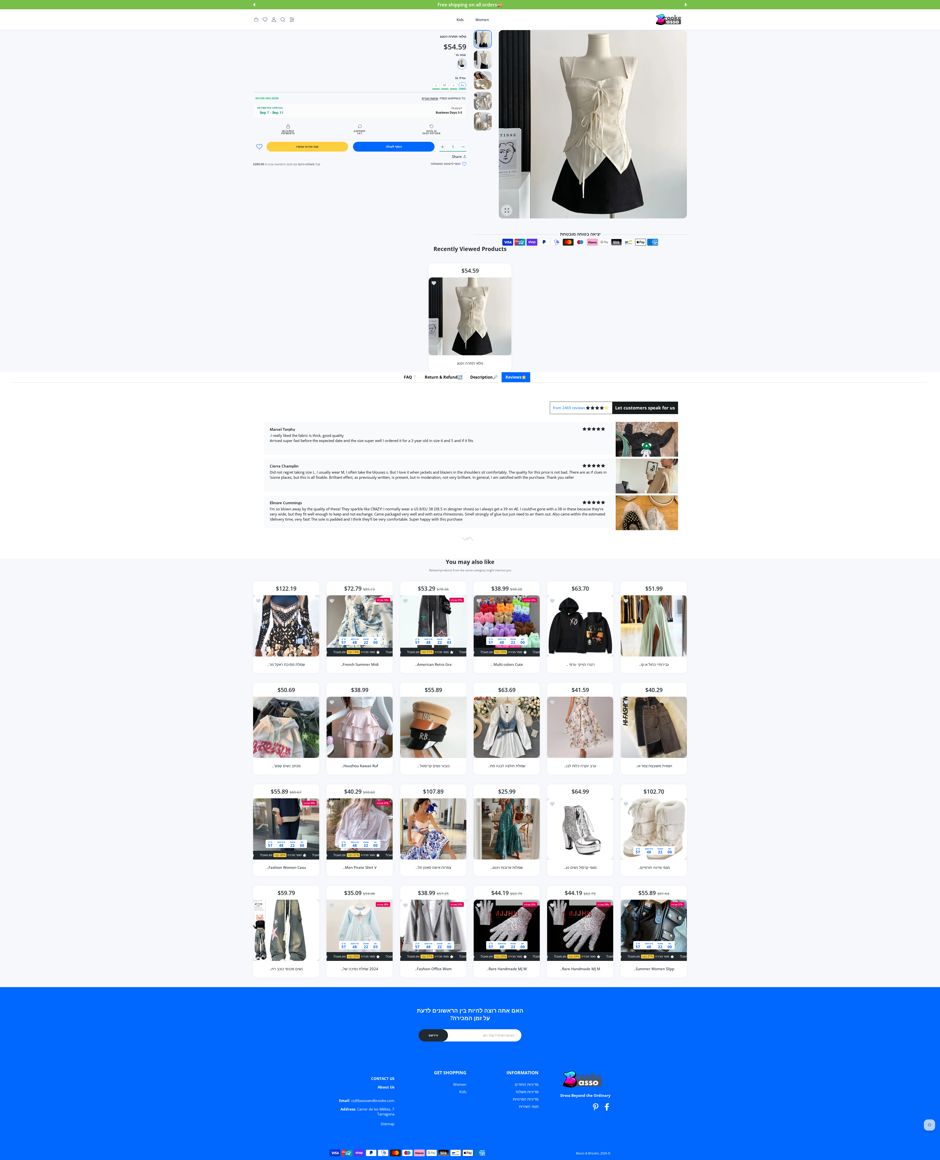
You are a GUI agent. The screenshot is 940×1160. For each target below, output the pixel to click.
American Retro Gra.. (433, 664)
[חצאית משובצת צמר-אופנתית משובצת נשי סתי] (654, 727)
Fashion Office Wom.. (433, 968)
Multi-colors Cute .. (507, 664)
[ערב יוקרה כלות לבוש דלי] (580, 727)
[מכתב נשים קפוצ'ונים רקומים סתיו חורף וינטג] (286, 727)
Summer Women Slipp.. (654, 968)
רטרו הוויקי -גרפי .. (580, 664)
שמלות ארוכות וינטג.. (507, 867)
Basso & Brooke (587, 1153)
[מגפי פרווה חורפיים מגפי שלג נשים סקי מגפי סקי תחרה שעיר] (654, 829)
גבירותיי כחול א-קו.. (654, 664)
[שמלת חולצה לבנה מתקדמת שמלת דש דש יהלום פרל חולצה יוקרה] (507, 727)
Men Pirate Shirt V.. (359, 867)
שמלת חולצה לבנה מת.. (506, 766)
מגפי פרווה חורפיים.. (654, 867)
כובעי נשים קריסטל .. (433, 766)
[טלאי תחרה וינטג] (470, 316)
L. (436, 85)
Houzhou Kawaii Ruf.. (359, 766)
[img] (597, 407)
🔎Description (484, 377)
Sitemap (387, 1123)
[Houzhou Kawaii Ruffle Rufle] (360, 727)
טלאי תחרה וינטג (470, 363)
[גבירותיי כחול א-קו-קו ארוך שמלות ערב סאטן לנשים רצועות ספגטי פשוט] (654, 626)
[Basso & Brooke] (669, 19)
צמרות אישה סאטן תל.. (433, 867)
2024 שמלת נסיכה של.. (359, 968)
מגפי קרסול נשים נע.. (580, 867)
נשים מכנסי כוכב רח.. (286, 968)
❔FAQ (410, 377)
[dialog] (282, 19)
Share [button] (457, 156)
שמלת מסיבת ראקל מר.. (286, 664)
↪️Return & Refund (443, 377)
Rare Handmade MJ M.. (580, 968)
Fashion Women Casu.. (286, 867)
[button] (686, 5)
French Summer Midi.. (360, 664)
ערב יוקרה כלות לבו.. (580, 766)
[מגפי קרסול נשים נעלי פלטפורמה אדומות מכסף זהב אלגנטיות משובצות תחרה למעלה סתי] (580, 829)
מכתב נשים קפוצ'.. (286, 766)
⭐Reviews (515, 377)
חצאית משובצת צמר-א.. (653, 766)
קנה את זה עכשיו (307, 146)
